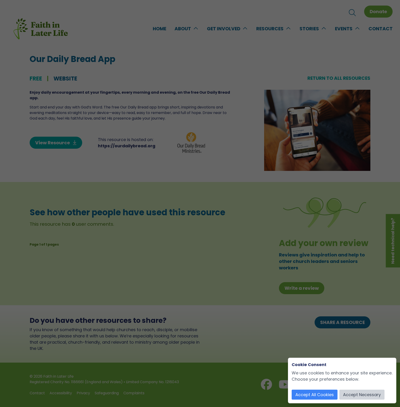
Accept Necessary (362, 395)
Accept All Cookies (314, 395)
